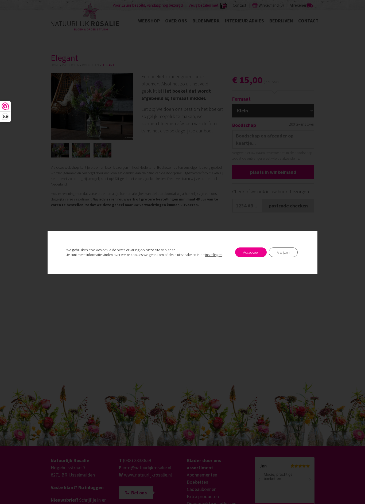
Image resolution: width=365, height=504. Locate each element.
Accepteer (251, 252)
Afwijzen (283, 252)
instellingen (213, 254)
